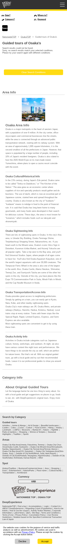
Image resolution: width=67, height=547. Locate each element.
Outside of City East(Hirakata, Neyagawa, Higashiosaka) (26, 456)
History (59, 428)
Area (47, 468)
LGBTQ (16, 430)
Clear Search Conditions (33, 72)
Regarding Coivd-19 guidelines (38, 508)
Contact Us (55, 506)
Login (46, 506)
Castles (5, 428)
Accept (44, 541)
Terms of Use (7, 515)
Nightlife (54, 430)
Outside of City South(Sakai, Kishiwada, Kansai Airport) (33, 457)
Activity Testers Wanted (40, 511)
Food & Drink (40, 428)
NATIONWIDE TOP (26, 497)
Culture (29, 428)
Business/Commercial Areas (30, 468)
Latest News (19, 513)
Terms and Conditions (50, 513)
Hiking (51, 428)
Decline (22, 541)
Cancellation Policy (37, 515)
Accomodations (35, 506)
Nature (46, 430)
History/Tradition (9, 468)
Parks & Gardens (9, 432)
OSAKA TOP (44, 497)
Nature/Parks (28, 470)
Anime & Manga (19, 425)
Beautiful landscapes (50, 425)
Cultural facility (55, 470)
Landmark (6, 430)
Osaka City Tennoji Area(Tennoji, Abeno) (40, 449)
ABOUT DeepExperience (13, 508)
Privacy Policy (21, 515)
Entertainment (15, 470)
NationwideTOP (9, 37)
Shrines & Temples (37, 432)
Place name (42, 470)
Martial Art (36, 430)
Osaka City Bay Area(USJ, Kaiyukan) (17, 451)
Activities (6, 425)
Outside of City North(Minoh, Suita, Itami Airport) (36, 453)
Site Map (35, 513)
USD (33, 481)
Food (4, 470)
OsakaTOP (26, 37)
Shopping (23, 432)
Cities (13, 428)
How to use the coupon (19, 511)
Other (40, 458)
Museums (26, 430)
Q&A (28, 513)
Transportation (8, 473)
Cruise (21, 428)
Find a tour (22, 506)
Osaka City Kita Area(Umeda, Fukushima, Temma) (23, 445)
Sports (26, 434)
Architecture (22, 473)
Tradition (17, 434)
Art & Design (33, 425)
